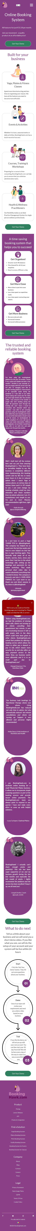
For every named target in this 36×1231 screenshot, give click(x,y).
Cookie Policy (18, 1202)
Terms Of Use (18, 1198)
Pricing (18, 1109)
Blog (18, 1165)
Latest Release (18, 1112)
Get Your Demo (18, 44)
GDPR (18, 1195)
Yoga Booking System (18, 1131)
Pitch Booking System (18, 1139)
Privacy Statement (18, 1187)
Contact (18, 1168)
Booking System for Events (18, 1146)
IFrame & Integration (18, 1120)
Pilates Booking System (18, 1135)
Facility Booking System (18, 1142)
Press (18, 1176)
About (18, 1161)
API (18, 1116)
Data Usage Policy (18, 1191)
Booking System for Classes (18, 1150)
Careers (18, 1172)
